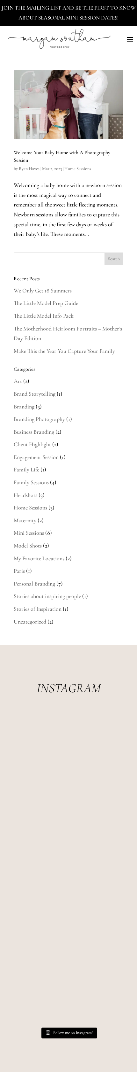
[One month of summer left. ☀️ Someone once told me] (68, 868)
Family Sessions (31, 482)
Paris (19, 570)
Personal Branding (34, 583)
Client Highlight (32, 444)
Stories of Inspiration (37, 608)
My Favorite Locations (39, 558)
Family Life (26, 469)
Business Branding (34, 431)
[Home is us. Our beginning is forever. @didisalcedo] (68, 807)
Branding (24, 406)
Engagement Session (36, 457)
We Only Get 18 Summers (43, 290)
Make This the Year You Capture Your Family (64, 350)
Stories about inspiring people (47, 596)
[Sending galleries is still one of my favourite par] (68, 930)
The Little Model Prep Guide (46, 303)
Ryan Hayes (29, 168)
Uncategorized (30, 621)
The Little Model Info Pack (44, 315)
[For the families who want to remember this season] (68, 745)
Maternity (25, 520)
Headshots (25, 495)
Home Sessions (77, 168)
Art (18, 381)
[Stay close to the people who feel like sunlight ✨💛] (68, 991)
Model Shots (28, 545)
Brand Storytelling (34, 393)
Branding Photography (39, 419)
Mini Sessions (29, 532)
